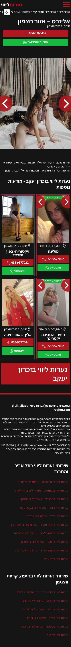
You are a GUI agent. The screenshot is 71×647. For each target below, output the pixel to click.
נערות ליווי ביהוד (58, 508)
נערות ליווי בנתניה (36, 516)
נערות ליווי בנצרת (33, 609)
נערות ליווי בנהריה (57, 609)
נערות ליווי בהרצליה (56, 499)
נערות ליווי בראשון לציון (54, 533)
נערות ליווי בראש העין (24, 525)
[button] (7, 12)
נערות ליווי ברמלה (57, 542)
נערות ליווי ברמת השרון (54, 550)
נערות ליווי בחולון (31, 499)
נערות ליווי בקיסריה (31, 626)
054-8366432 (37, 33)
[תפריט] (66, 4)
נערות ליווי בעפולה (57, 626)
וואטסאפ (55, 267)
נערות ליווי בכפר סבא (33, 508)
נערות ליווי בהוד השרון (27, 490)
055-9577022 (55, 259)
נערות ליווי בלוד (59, 516)
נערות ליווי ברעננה (26, 550)
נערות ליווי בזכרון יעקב (42, 374)
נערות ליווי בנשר (58, 618)
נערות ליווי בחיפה (57, 601)
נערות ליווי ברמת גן (32, 542)
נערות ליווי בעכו (36, 618)
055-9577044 (20, 342)
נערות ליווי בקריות (57, 635)
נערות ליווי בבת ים (28, 482)
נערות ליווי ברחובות (26, 533)
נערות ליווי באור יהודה (55, 482)
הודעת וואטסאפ (37, 42)
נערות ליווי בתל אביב (56, 559)
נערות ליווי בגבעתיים (56, 490)
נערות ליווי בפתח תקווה (54, 525)
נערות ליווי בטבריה (33, 601)
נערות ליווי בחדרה (27, 592)
